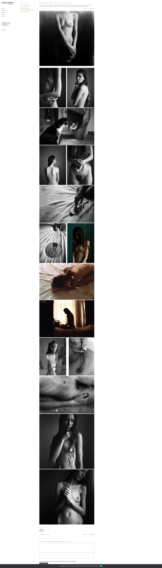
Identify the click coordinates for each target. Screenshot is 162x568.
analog (83, 5)
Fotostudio (65, 6)
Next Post (48, 534)
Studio (80, 6)
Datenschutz (4, 30)
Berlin (46, 6)
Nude (68, 5)
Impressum (4, 29)
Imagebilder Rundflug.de (24, 8)
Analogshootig (42, 6)
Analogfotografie (64, 5)
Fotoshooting (59, 6)
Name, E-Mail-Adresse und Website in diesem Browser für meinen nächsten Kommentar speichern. (59, 561)
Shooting (77, 6)
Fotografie (55, 6)
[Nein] (160, 566)
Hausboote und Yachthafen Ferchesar (27, 10)
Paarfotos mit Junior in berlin (25, 11)
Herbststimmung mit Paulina (25, 5)
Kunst (68, 6)
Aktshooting (79, 5)
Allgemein (58, 5)
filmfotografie (50, 6)
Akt (72, 5)
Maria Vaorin (48, 529)
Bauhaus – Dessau (23, 6)
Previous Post (42, 534)
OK (101, 565)
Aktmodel (75, 5)
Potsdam (73, 6)
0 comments (86, 6)
